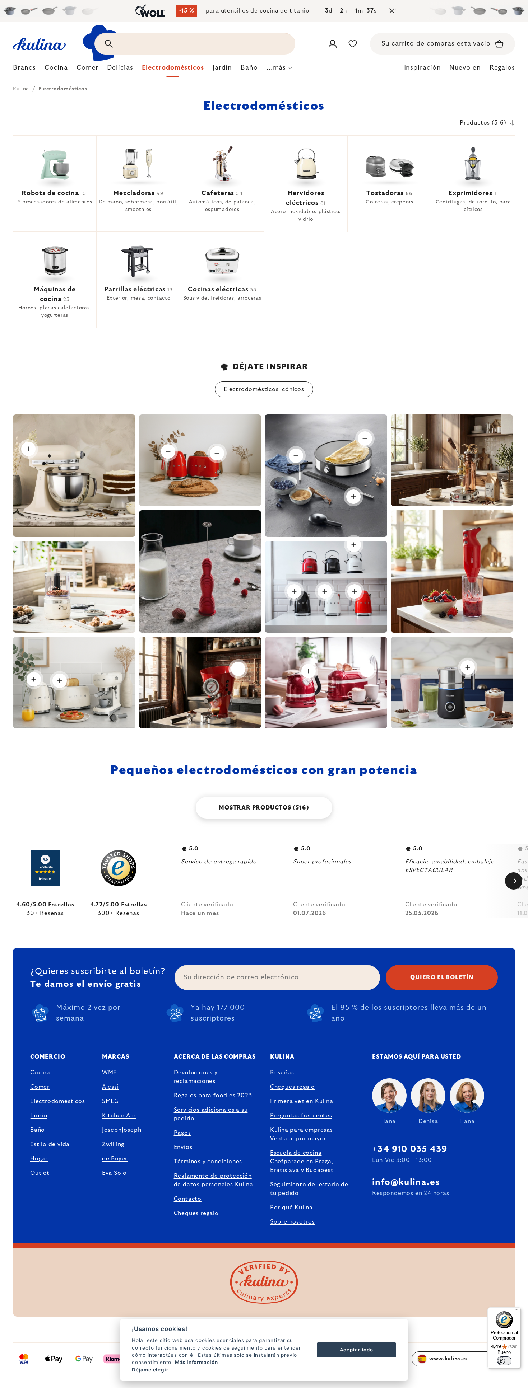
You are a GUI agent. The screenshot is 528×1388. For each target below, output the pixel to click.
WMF (109, 1072)
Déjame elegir (150, 1370)
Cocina (40, 1072)
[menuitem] (24, 69)
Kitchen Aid (119, 1116)
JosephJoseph (122, 1130)
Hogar (39, 1159)
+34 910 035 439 (409, 1149)
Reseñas (282, 1072)
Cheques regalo (196, 1213)
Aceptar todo (356, 1349)
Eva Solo (114, 1173)
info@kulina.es (406, 1182)
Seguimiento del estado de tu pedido (309, 1189)
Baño (37, 1130)
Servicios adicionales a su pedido (211, 1114)
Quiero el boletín (441, 977)
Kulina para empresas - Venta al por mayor (303, 1134)
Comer (40, 1087)
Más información (196, 1362)
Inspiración (422, 68)
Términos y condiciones (208, 1161)
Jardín (38, 1116)
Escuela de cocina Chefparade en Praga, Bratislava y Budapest (302, 1161)
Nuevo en (465, 68)
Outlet (40, 1173)
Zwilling (113, 1144)
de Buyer (115, 1159)
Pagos (182, 1133)
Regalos (502, 68)
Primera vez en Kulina (301, 1101)
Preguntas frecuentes (301, 1116)
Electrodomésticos (57, 1101)
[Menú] (516, 1311)
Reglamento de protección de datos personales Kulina (213, 1180)
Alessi (110, 1087)
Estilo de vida (50, 1144)
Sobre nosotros (292, 1222)
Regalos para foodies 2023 (213, 1095)
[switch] (504, 1360)
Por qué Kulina (291, 1207)
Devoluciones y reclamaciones (196, 1077)
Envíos (183, 1147)
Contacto (188, 1199)
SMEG (110, 1101)
